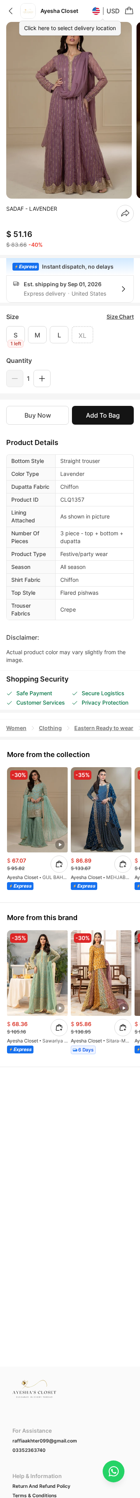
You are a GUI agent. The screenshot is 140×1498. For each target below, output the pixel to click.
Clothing (50, 728)
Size (12, 317)
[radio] (15, 334)
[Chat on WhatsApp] (113, 1471)
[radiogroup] (70, 334)
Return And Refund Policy (41, 1486)
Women (16, 728)
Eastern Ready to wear (103, 728)
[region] (70, 110)
